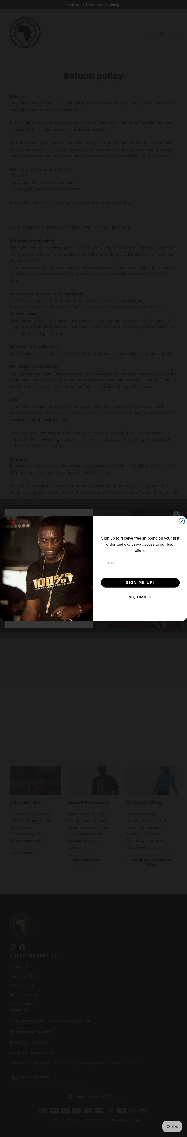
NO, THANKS (140, 597)
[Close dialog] (182, 521)
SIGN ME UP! (140, 583)
